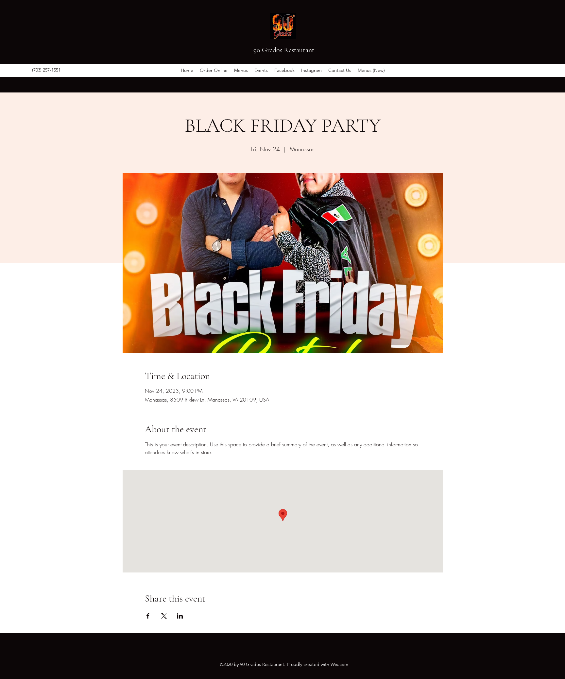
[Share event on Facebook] (148, 616)
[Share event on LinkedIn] (180, 616)
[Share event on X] (164, 616)
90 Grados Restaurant (283, 50)
